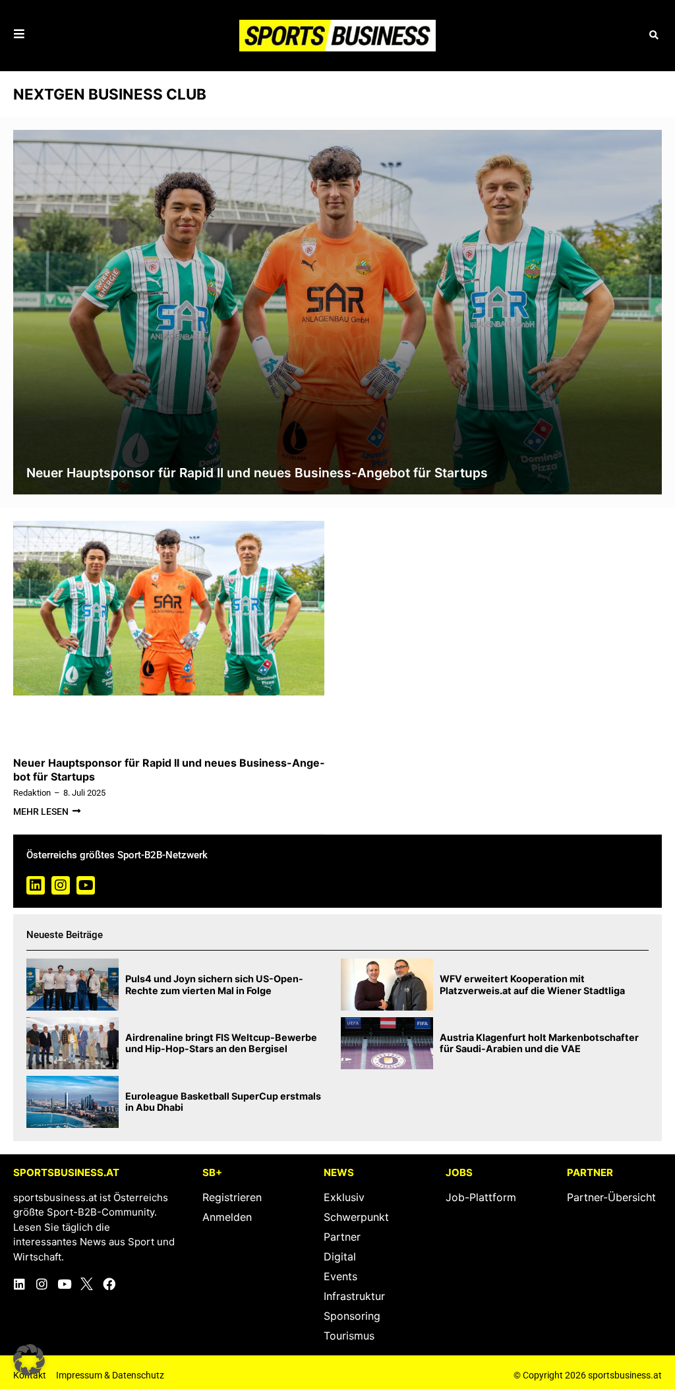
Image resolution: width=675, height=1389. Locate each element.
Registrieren (232, 1197)
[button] (653, 35)
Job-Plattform (481, 1197)
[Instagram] (60, 885)
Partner (342, 1236)
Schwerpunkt (356, 1217)
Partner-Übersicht (611, 1197)
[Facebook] (109, 1284)
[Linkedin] (35, 885)
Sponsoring (352, 1315)
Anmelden (227, 1217)
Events (340, 1276)
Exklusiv (344, 1197)
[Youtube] (85, 885)
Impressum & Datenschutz (110, 1375)
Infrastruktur (354, 1296)
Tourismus (349, 1335)
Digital (340, 1256)
